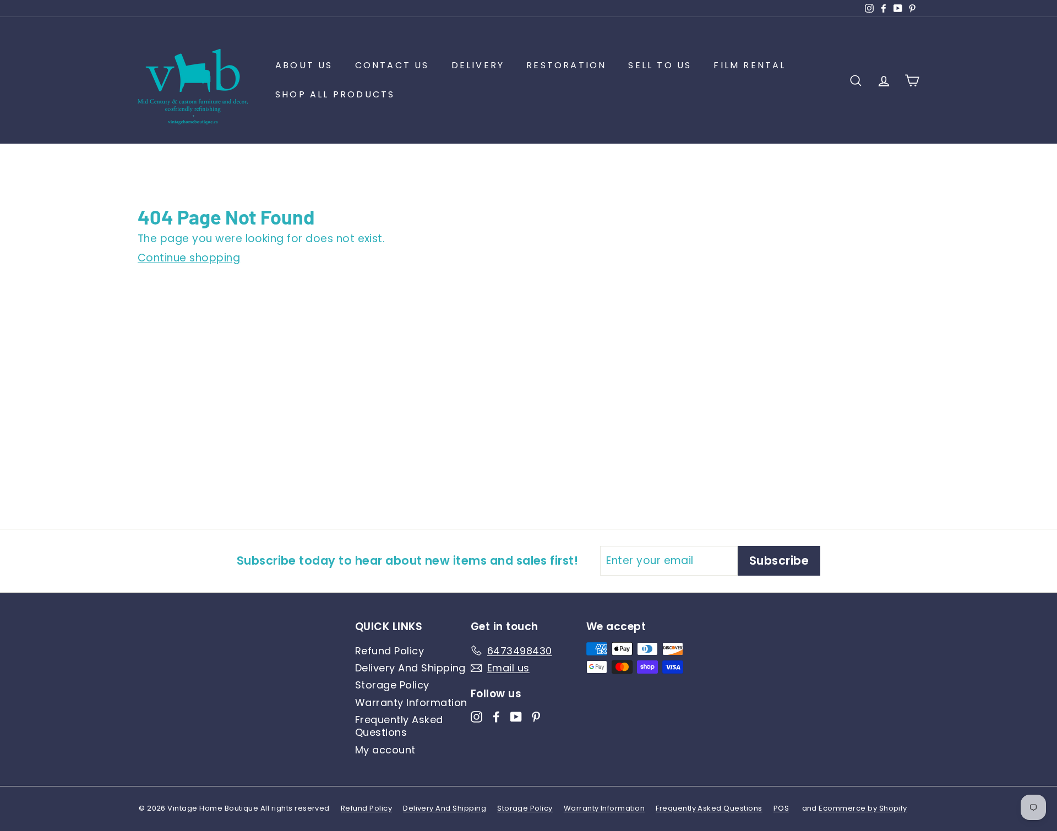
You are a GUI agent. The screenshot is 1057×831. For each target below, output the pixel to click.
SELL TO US (659, 65)
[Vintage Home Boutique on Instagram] (476, 716)
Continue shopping (189, 257)
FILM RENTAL (749, 65)
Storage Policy (392, 685)
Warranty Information (411, 702)
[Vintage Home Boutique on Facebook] (496, 716)
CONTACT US (392, 65)
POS (781, 808)
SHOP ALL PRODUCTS (335, 94)
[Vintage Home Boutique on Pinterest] (536, 716)
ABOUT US (304, 65)
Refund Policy (389, 651)
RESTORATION (566, 65)
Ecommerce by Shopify (863, 808)
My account (385, 750)
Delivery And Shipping (410, 668)
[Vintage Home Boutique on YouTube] (516, 716)
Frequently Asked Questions (399, 726)
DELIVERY (478, 65)
